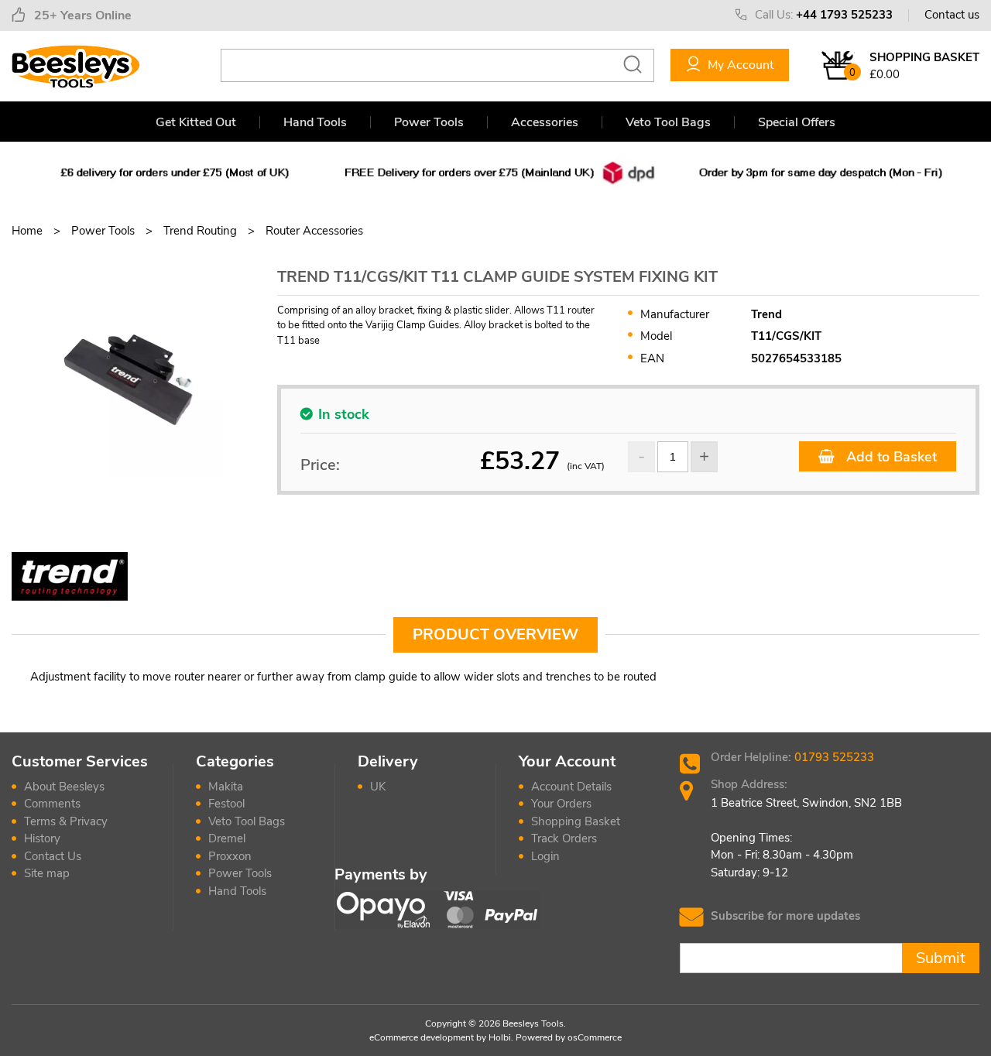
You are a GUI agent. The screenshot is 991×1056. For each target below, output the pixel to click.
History (42, 838)
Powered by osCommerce (569, 1037)
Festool (226, 803)
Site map (47, 873)
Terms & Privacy (66, 821)
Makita (225, 786)
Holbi (500, 1037)
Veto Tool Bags (668, 122)
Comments (52, 803)
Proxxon (230, 856)
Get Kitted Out (196, 122)
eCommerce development (421, 1037)
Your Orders (561, 803)
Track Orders (564, 838)
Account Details (571, 786)
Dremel (226, 838)
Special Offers (796, 122)
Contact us (951, 14)
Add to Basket (889, 456)
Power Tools (429, 122)
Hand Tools (315, 122)
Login (545, 856)
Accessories (544, 122)
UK (378, 786)
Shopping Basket (575, 821)
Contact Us (52, 856)
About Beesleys (64, 786)
